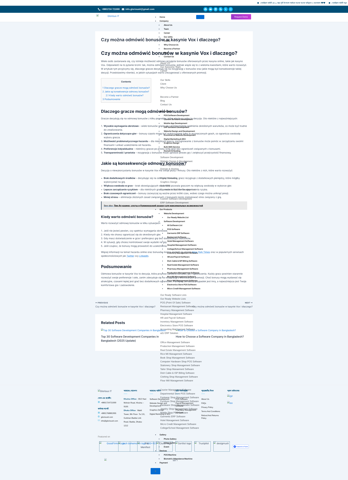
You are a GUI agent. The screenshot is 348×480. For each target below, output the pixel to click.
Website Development (174, 213)
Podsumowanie (111, 99)
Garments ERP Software (178, 233)
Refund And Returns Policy (210, 416)
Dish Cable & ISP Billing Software (182, 261)
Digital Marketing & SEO (175, 139)
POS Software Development (176, 115)
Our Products (166, 209)
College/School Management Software (185, 249)
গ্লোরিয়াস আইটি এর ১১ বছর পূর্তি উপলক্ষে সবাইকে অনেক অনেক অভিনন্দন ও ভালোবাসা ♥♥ (278, 2)
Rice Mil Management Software (181, 277)
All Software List (174, 225)
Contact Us (169, 56)
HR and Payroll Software (178, 257)
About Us (168, 25)
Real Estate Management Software (183, 265)
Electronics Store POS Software (181, 284)
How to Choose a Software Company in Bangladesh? (210, 336)
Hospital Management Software (181, 245)
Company (164, 21)
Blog (166, 52)
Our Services (166, 111)
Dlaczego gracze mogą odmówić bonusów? (126, 87)
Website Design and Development (179, 131)
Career (167, 33)
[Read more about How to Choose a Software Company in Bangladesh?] (206, 330)
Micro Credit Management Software (183, 288)
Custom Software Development (178, 119)
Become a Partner (172, 48)
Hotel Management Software (180, 241)
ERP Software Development (176, 127)
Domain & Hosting (172, 151)
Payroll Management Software (184, 404)
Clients (167, 41)
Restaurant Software (176, 237)
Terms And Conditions (210, 411)
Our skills (168, 37)
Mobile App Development (175, 123)
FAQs (203, 403)
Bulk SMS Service (172, 147)
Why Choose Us (171, 45)
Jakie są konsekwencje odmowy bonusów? (125, 91)
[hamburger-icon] (200, 17)
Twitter (130, 256)
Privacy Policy (207, 407)
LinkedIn (143, 256)
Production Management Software (183, 273)
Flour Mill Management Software (182, 280)
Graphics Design (171, 143)
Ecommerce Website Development (180, 135)
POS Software (173, 229)
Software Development (174, 221)
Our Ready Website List (178, 217)
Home (162, 17)
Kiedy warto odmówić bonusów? (124, 95)
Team (166, 29)
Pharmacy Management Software (182, 269)
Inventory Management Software (182, 253)
